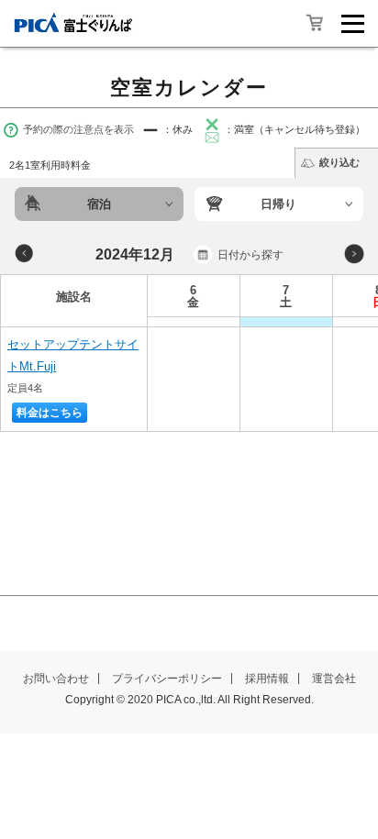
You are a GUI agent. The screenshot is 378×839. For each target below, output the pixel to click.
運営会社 (334, 678)
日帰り (278, 204)
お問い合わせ (56, 678)
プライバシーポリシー (167, 678)
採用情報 (267, 678)
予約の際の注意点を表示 (78, 129)
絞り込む (339, 162)
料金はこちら (50, 412)
